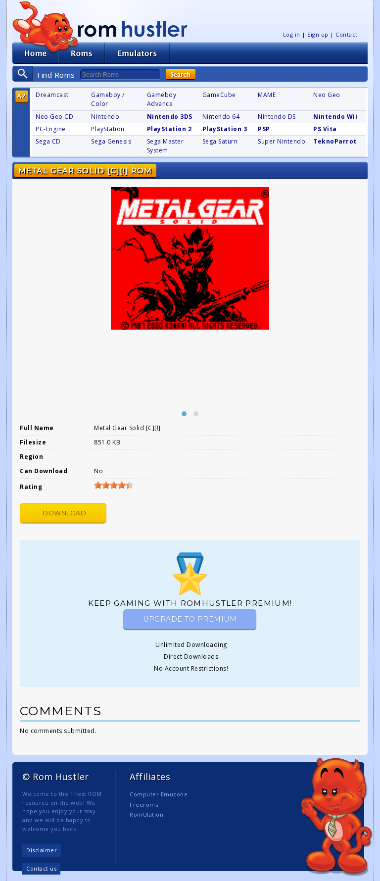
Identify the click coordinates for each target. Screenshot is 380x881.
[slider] (114, 485)
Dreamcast (52, 95)
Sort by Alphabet (21, 97)
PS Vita (325, 129)
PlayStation (108, 129)
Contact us (41, 868)
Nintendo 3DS (169, 116)
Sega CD (48, 141)
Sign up (318, 34)
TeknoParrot (335, 141)
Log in (291, 34)
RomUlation (146, 814)
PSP (264, 129)
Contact (346, 34)
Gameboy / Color (108, 99)
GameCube (219, 95)
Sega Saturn (220, 141)
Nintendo (105, 116)
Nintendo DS (277, 116)
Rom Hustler (133, 28)
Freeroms (144, 804)
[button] (184, 414)
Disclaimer (41, 850)
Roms (81, 53)
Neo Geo (326, 95)
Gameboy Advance (162, 99)
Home (35, 53)
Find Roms (56, 75)
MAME (267, 95)
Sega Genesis (111, 141)
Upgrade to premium (190, 619)
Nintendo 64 (221, 116)
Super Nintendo (281, 141)
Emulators (137, 53)
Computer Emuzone (159, 794)
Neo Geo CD (54, 116)
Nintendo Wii (335, 116)
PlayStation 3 (224, 129)
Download (64, 513)
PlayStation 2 (169, 129)
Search (180, 74)
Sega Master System (165, 145)
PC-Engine (51, 129)
